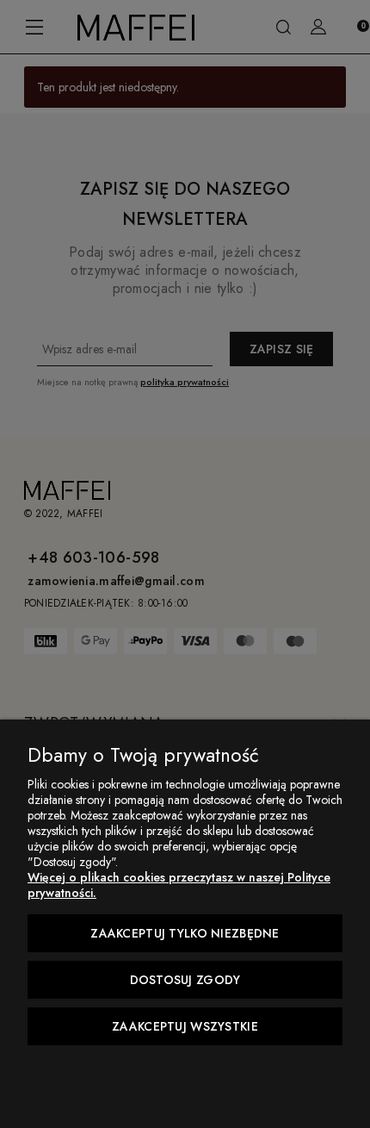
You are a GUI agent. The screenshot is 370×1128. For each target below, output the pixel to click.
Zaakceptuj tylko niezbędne (184, 933)
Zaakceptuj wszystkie (185, 1026)
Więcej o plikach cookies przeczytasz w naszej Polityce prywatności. (179, 885)
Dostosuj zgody (185, 979)
